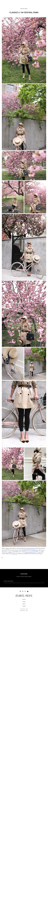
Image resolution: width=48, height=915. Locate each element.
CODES (24, 606)
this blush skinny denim (29, 548)
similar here (14, 553)
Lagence (8, 548)
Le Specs (10, 551)
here (16, 550)
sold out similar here (30, 551)
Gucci (43, 550)
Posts (24, 599)
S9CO (24, 610)
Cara (39, 551)
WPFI (27, 610)
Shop (24, 603)
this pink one (35, 550)
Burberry (24, 550)
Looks (24, 601)
